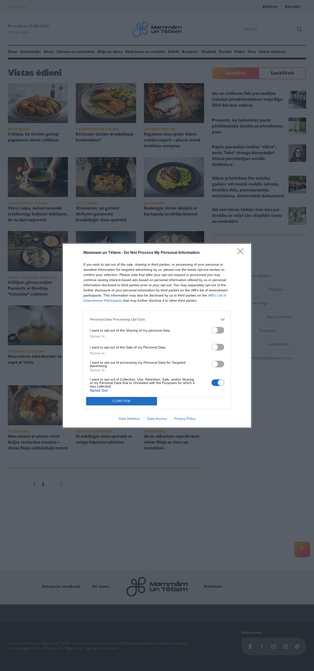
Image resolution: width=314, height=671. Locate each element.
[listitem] (157, 319)
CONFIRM (122, 401)
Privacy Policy (185, 419)
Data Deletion (129, 419)
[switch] (217, 330)
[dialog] (157, 335)
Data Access (157, 419)
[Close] (242, 253)
